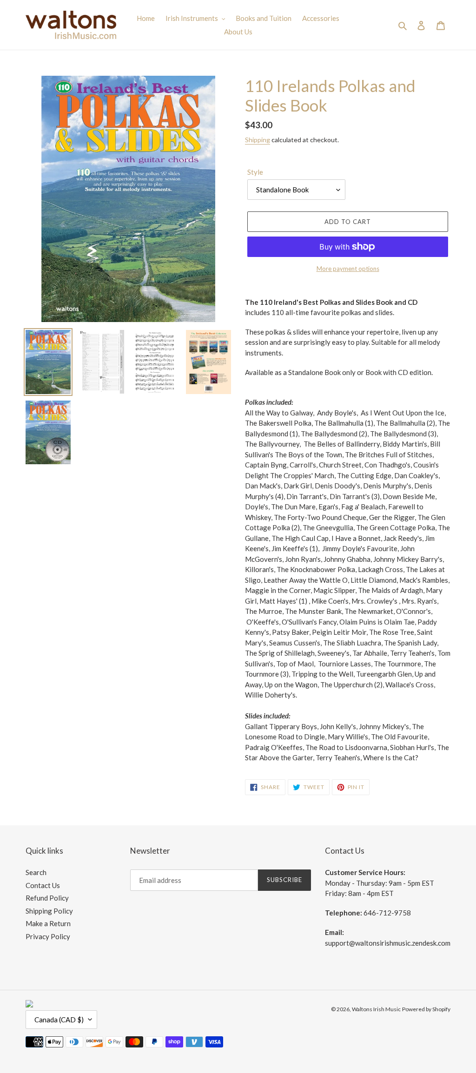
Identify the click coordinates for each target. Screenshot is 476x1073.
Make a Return (48, 923)
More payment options (348, 268)
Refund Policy (47, 898)
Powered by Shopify (426, 1009)
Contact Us (43, 885)
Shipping (257, 140)
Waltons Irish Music (376, 1009)
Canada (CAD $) (59, 1019)
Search (36, 872)
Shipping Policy (49, 911)
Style (255, 172)
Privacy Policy (48, 936)
